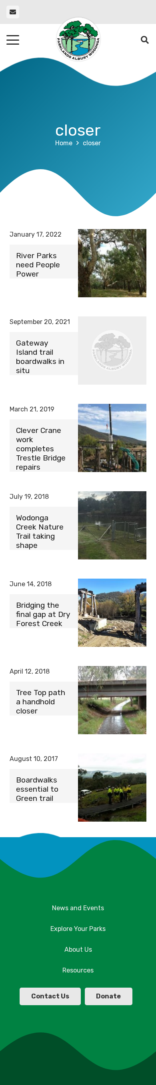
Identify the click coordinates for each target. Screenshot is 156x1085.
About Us (78, 949)
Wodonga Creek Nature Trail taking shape (40, 531)
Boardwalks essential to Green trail (37, 789)
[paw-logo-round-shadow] (78, 40)
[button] (12, 40)
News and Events (78, 908)
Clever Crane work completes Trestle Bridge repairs (41, 449)
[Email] (12, 12)
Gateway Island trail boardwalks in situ (40, 356)
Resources (78, 970)
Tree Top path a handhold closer (40, 701)
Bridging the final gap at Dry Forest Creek (43, 614)
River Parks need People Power (38, 265)
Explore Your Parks (78, 929)
